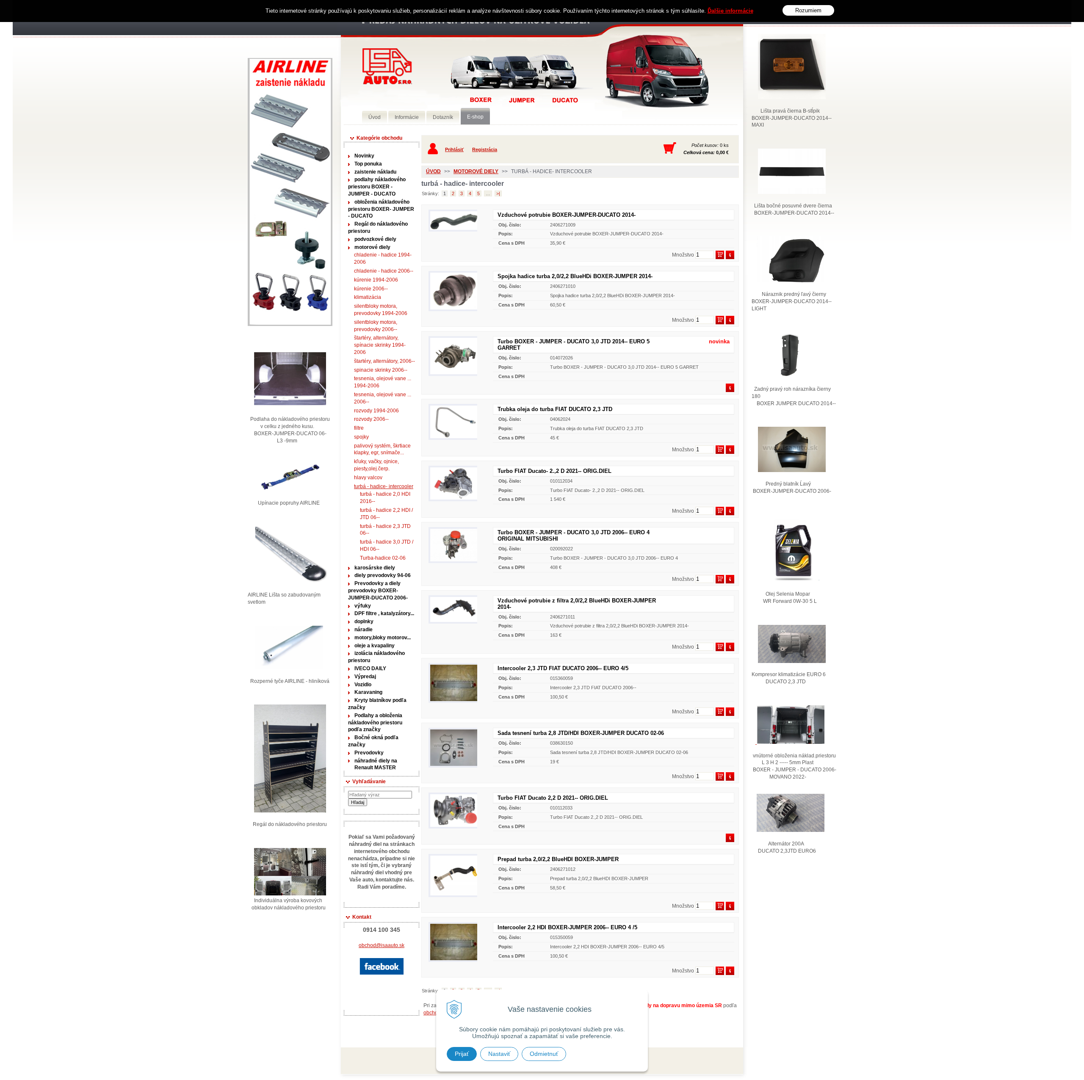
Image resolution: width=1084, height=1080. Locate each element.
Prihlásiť (454, 149)
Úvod (433, 171)
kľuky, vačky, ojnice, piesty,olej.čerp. (376, 465)
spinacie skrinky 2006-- (380, 370)
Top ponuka (368, 164)
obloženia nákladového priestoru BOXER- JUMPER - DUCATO (381, 209)
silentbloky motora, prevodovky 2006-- (375, 325)
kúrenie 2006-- (371, 289)
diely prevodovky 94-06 (382, 575)
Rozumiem (808, 10)
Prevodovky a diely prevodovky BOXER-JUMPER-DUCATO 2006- (378, 590)
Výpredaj (365, 676)
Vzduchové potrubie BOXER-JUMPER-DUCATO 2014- (567, 215)
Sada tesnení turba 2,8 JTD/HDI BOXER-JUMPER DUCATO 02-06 (581, 733)
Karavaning (368, 692)
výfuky (362, 606)
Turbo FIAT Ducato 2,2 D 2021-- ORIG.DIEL (553, 798)
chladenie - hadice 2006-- (383, 271)
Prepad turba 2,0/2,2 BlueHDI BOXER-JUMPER (558, 859)
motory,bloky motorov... (382, 638)
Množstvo (683, 255)
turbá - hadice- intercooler (383, 486)
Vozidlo (362, 685)
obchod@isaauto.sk (381, 945)
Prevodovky (369, 753)
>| (498, 193)
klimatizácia (367, 297)
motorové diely (372, 247)
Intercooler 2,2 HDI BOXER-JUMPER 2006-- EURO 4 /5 (567, 927)
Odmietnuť (544, 1053)
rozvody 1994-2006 (376, 411)
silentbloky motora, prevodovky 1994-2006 (380, 309)
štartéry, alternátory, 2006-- (384, 361)
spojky (361, 437)
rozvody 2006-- (371, 419)
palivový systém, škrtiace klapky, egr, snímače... (382, 449)
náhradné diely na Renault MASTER (375, 764)
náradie (363, 630)
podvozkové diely (375, 239)
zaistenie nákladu (375, 172)
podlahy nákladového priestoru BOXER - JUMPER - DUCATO (377, 187)
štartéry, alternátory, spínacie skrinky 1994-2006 (380, 345)
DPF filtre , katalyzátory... (384, 613)
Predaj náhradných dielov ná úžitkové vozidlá (387, 66)
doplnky (363, 621)
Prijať (462, 1053)
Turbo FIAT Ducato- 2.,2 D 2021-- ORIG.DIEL (554, 471)
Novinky (364, 156)
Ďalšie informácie (730, 11)
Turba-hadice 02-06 (383, 558)
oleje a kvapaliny (374, 646)
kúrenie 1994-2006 (376, 280)
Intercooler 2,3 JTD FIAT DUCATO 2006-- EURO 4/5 (563, 668)
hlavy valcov (368, 478)
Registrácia (484, 149)
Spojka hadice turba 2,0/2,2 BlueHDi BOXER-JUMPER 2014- (575, 276)
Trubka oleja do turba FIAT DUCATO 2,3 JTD (555, 409)
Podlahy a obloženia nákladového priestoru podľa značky (375, 723)
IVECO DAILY (370, 668)
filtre (359, 428)
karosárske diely (374, 568)
